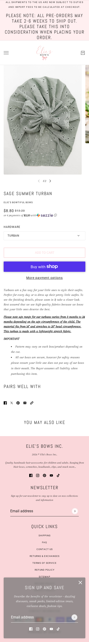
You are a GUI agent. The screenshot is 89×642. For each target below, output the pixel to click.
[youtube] (51, 628)
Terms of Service (44, 563)
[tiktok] (58, 628)
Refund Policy (45, 570)
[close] (80, 582)
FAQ (44, 542)
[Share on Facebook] (5, 402)
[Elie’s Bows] (44, 52)
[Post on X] (12, 402)
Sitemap (44, 576)
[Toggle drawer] (6, 52)
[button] (44, 215)
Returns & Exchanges (45, 556)
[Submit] (74, 617)
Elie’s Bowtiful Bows (18, 202)
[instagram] (37, 628)
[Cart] (82, 52)
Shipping (45, 535)
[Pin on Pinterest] (18, 402)
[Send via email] (24, 402)
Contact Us (45, 549)
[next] (50, 180)
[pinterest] (44, 628)
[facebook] (30, 628)
